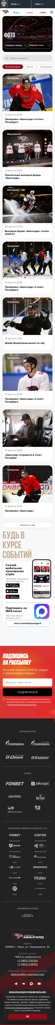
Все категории (13, 66)
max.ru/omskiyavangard (27, 623)
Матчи (30, 66)
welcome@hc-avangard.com (27, 974)
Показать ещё (27, 525)
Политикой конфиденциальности (22, 705)
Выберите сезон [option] (36, 45)
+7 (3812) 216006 (27, 960)
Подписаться (28, 692)
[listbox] (39, 45)
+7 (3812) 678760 (27, 964)
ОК (27, 1016)
